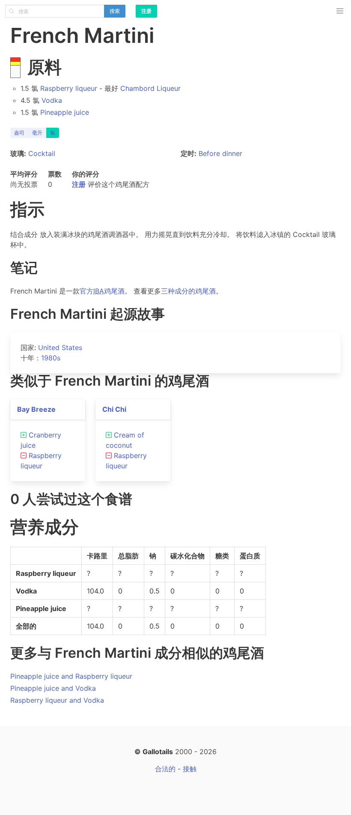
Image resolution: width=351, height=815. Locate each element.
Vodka (52, 100)
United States (60, 347)
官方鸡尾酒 (102, 291)
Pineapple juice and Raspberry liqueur (71, 676)
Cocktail (41, 153)
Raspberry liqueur (68, 88)
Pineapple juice (64, 112)
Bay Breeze (36, 409)
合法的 (165, 768)
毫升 (37, 132)
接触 (189, 768)
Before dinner (220, 153)
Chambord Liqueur (150, 88)
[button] (340, 11)
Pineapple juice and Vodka (53, 688)
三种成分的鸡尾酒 (188, 291)
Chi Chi (114, 409)
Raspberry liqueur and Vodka (57, 700)
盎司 (19, 132)
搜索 (115, 11)
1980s (50, 358)
